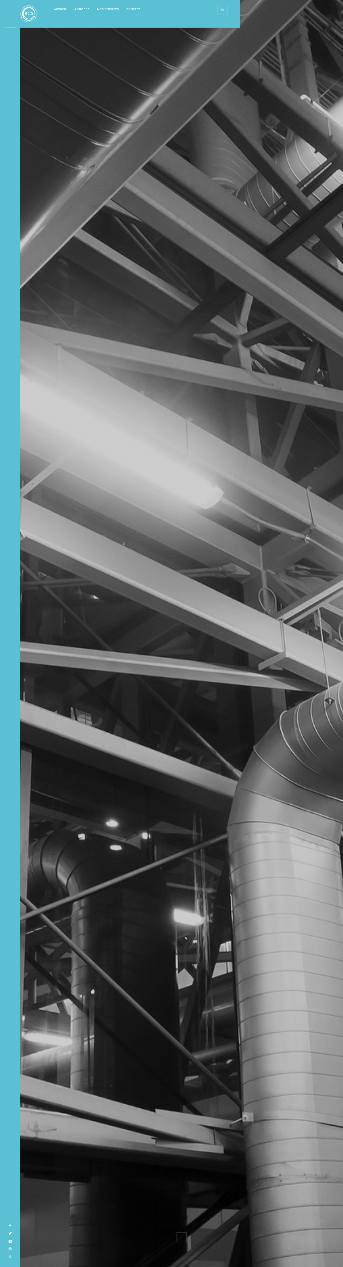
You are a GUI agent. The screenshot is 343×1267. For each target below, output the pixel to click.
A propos (82, 9)
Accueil (60, 9)
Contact (133, 9)
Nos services (108, 9)
